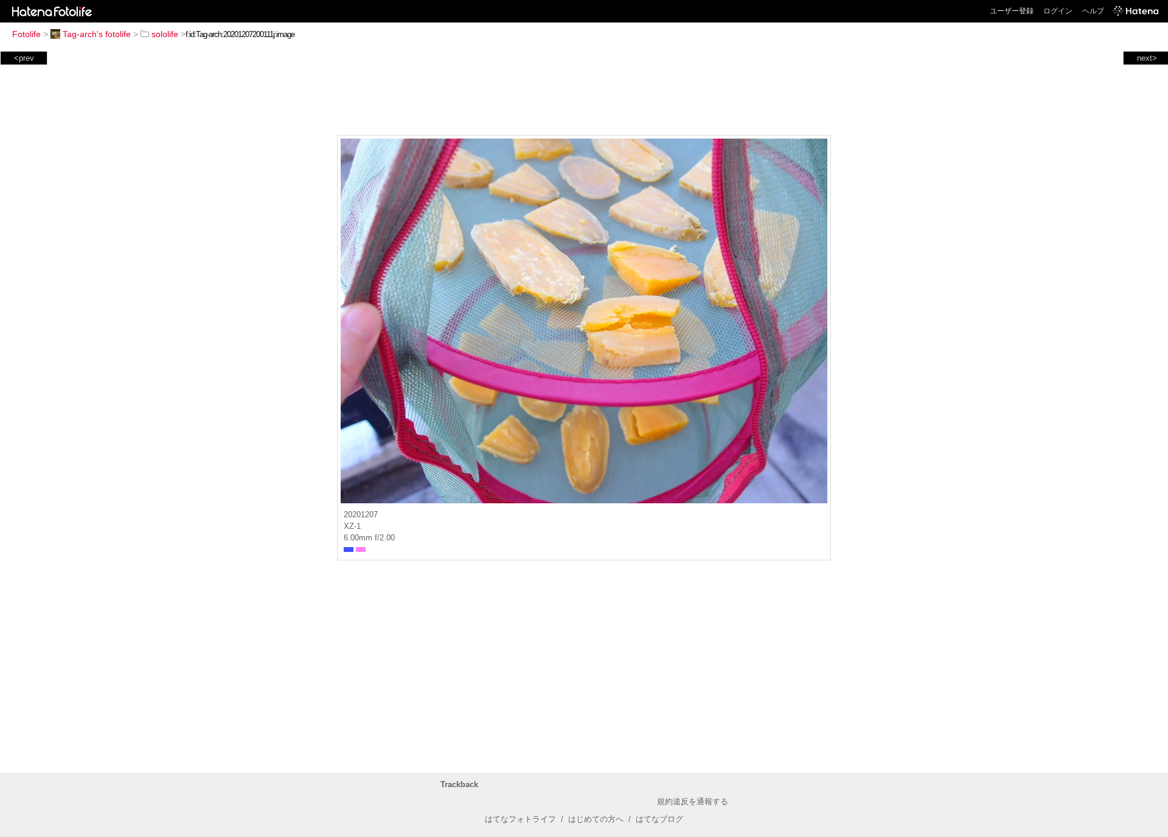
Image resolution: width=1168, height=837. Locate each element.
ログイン (1057, 11)
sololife (164, 34)
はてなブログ (659, 819)
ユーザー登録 (1012, 11)
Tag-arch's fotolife (97, 34)
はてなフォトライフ (520, 819)
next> (1147, 58)
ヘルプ (1093, 11)
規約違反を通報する (692, 801)
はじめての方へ (596, 819)
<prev (24, 58)
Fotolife (26, 34)
